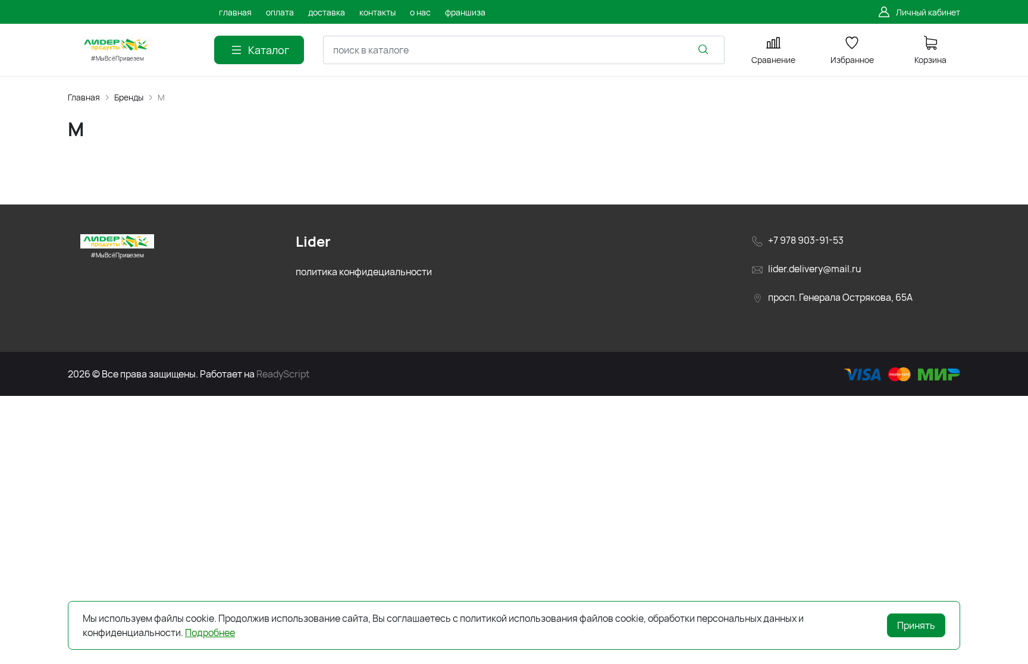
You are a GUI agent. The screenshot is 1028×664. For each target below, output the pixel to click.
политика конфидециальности (364, 271)
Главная (84, 97)
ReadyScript (282, 373)
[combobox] (524, 50)
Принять (916, 625)
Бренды (128, 97)
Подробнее (210, 632)
